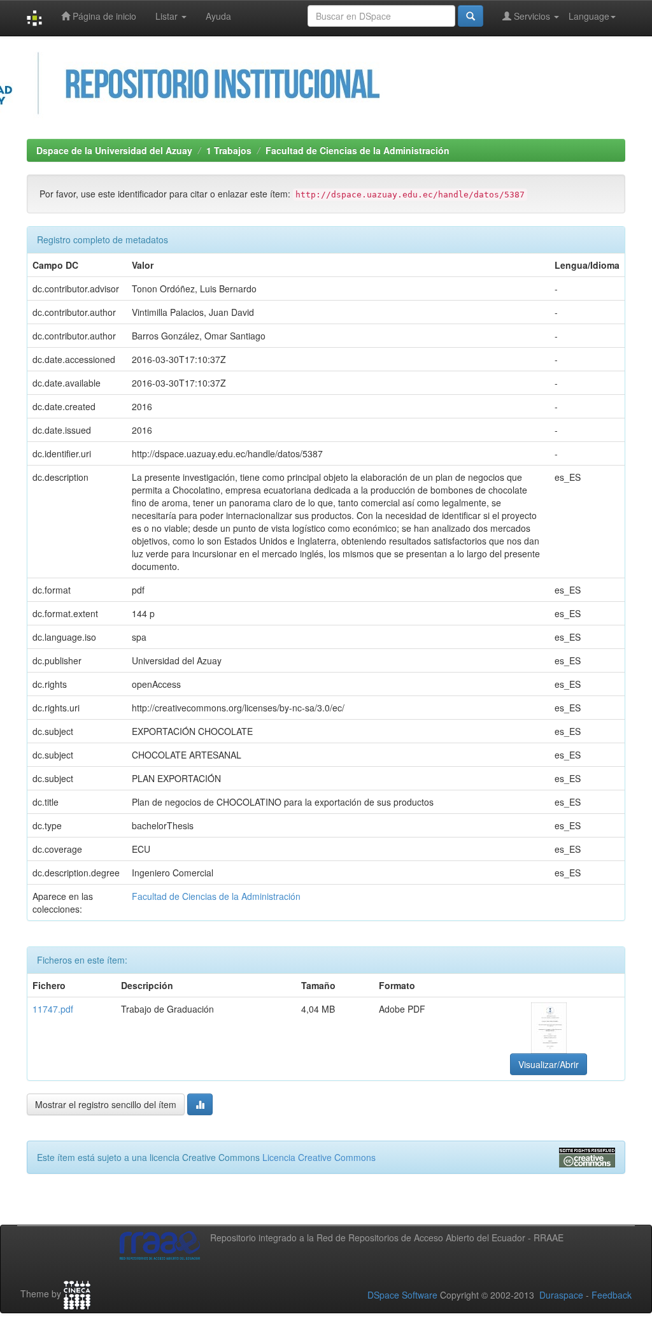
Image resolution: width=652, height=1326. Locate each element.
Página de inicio (103, 16)
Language (589, 16)
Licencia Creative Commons (319, 1157)
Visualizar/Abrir (548, 1064)
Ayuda (218, 16)
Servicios (532, 16)
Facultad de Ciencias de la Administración (358, 150)
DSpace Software (402, 1294)
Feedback (612, 1294)
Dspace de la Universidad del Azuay (114, 150)
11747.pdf (52, 1008)
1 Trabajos (229, 150)
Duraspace (561, 1294)
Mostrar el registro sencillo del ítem (105, 1104)
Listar (167, 16)
